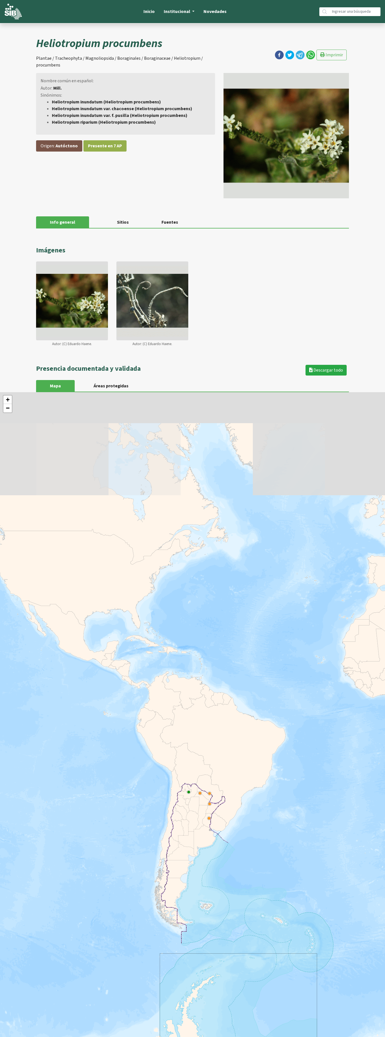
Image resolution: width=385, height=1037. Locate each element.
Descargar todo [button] (328, 370)
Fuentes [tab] (169, 222)
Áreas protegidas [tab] (111, 386)
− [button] (8, 408)
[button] (279, 54)
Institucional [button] (177, 11)
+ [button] (8, 399)
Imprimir (334, 55)
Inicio (149, 11)
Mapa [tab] (55, 386)
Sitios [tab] (123, 222)
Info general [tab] (62, 222)
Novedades (215, 11)
